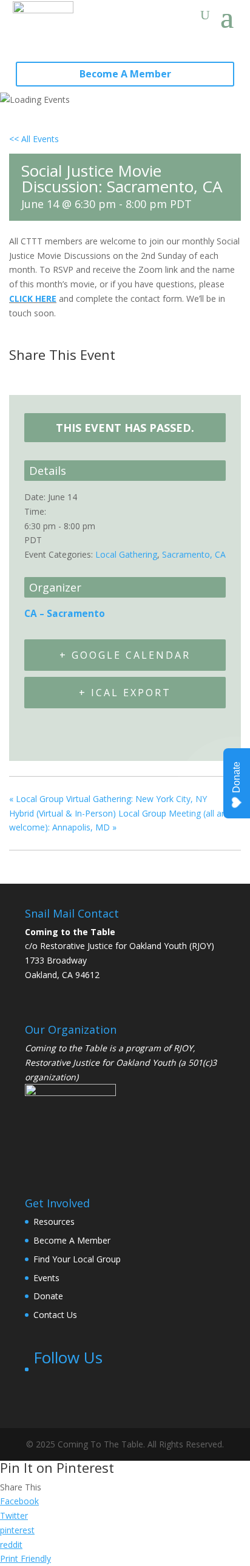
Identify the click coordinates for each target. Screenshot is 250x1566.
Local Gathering (126, 554)
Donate (48, 1296)
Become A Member (125, 73)
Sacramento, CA (194, 554)
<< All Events (34, 139)
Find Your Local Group (77, 1259)
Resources (54, 1221)
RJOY (183, 1048)
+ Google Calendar (125, 655)
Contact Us (55, 1314)
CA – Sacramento (64, 613)
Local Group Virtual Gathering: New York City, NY (108, 798)
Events (46, 1278)
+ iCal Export (125, 692)
